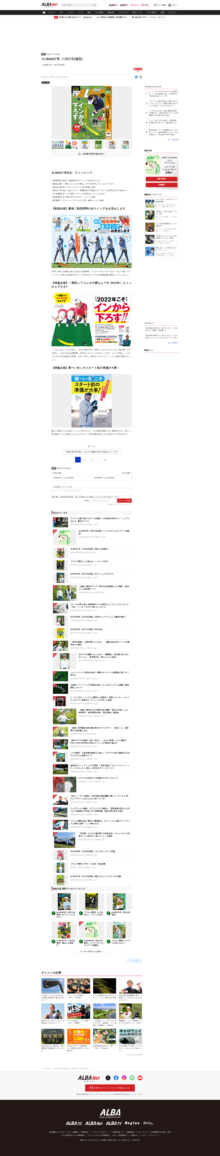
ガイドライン (143, 1132)
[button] (92, 522)
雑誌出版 (110, 12)
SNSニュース (137, 12)
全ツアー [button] (52, 12)
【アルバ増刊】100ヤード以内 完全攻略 (88, 864)
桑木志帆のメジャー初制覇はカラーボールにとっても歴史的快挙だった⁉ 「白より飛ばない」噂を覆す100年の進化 (164, 132)
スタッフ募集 (72, 1132)
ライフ (80, 12)
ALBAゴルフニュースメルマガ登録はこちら (112, 1088)
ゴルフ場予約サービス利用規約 (72, 1135)
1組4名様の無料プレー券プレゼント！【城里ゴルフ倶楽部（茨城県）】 (161, 329)
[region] (91, 82)
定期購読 (161, 185)
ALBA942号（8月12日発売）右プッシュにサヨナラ (92, 574)
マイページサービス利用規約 (98, 1135)
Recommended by (132, 1055)
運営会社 (85, 1132)
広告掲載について (55, 1132)
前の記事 (57, 473)
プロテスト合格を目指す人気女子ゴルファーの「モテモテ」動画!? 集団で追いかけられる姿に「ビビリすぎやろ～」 (163, 103)
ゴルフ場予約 (152, 12)
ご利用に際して (117, 1132)
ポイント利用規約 (119, 1135)
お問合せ (134, 1135)
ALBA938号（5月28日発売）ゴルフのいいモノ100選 (92, 851)
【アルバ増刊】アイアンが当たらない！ (120, 942)
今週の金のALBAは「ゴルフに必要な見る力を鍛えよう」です (92, 452)
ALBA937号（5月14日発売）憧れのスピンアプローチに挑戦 (95, 876)
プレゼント (172, 12)
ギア (61, 12)
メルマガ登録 (161, 5)
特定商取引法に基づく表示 (161, 1132)
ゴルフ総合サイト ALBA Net (52, 1068)
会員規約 (129, 1132)
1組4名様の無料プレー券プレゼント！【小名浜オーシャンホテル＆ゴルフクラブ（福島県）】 (161, 336)
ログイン (174, 5)
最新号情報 (161, 179)
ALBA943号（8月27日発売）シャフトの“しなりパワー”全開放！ (93, 943)
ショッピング (123, 12)
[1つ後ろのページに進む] (98, 460)
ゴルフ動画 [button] (99, 12)
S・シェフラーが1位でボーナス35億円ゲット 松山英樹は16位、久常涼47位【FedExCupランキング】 (163, 94)
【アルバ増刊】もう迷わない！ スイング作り (89, 561)
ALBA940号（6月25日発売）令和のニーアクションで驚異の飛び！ (98, 617)
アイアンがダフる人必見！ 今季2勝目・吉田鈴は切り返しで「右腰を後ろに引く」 (163, 123)
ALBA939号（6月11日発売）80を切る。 (87, 629)
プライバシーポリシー (100, 1132)
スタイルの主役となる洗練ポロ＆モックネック (98, 778)
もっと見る (172, 139)
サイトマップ (154, 1135)
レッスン (70, 12)
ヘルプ (143, 1135)
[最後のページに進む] (105, 460)
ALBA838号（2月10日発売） (105, 478)
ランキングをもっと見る (90, 951)
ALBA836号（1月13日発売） (64, 478)
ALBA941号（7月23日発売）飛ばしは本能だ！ (90, 549)
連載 (162, 12)
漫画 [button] (89, 12)
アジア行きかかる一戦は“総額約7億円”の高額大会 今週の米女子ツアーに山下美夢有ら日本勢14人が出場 (163, 113)
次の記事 (126, 473)
